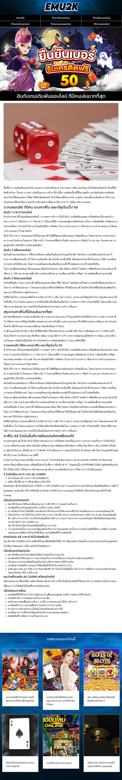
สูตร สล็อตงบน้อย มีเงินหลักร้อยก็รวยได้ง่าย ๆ (101, 698)
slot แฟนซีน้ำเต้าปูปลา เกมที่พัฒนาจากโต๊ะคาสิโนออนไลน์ (20, 698)
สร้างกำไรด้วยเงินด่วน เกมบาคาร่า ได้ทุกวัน (20, 764)
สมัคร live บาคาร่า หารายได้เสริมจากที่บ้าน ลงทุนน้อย (101, 764)
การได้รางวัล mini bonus (59, 763)
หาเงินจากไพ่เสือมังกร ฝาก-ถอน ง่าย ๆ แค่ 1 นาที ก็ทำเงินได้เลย (61, 700)
